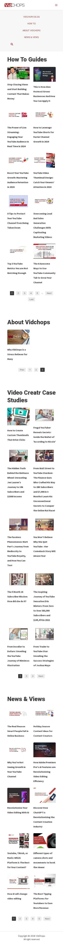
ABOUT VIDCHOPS (31, 30)
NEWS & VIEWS (31, 37)
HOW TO (31, 23)
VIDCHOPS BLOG (31, 17)
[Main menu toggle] (56, 5)
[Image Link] (18, 73)
